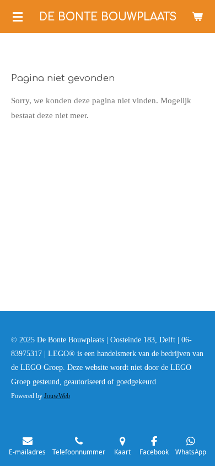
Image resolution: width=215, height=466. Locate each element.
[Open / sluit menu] (18, 17)
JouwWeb (57, 396)
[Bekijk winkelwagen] (197, 17)
